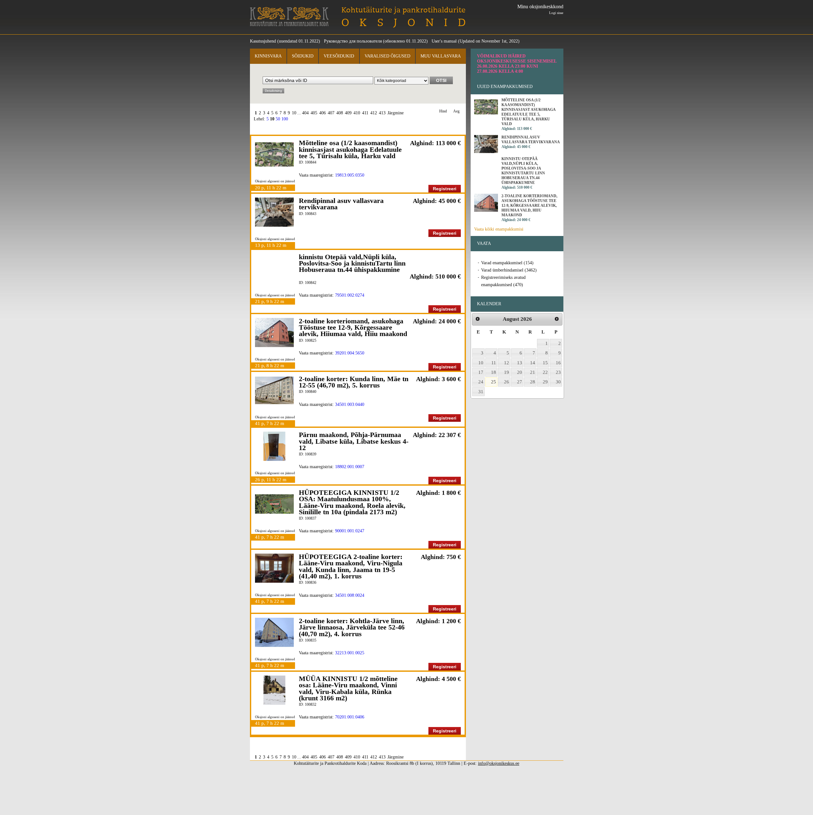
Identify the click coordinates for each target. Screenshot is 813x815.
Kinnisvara (268, 56)
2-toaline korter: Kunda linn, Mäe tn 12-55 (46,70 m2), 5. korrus (353, 382)
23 (558, 372)
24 (480, 381)
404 (305, 113)
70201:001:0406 (349, 717)
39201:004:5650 (349, 353)
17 (480, 372)
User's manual (444, 41)
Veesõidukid (339, 56)
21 (532, 372)
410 (356, 113)
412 (373, 113)
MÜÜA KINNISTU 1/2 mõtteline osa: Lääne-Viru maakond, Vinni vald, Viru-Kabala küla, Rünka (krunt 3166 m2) (348, 688)
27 (519, 381)
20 (519, 372)
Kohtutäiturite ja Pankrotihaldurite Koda (289, 16)
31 (480, 391)
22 (545, 372)
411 (365, 113)
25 (493, 381)
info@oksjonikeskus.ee (498, 763)
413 (382, 113)
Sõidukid (302, 56)
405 (314, 113)
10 (294, 113)
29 (545, 381)
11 (493, 362)
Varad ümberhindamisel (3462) (509, 270)
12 (506, 362)
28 (532, 381)
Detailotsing (273, 90)
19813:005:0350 (349, 175)
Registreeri (444, 188)
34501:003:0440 (349, 404)
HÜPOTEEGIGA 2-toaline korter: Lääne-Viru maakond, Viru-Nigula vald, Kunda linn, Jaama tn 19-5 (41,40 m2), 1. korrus (350, 566)
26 (506, 381)
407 (331, 113)
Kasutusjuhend (263, 41)
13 (519, 362)
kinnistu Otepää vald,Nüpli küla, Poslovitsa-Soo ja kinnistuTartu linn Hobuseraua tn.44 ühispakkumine (352, 263)
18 (493, 372)
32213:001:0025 (349, 652)
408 (339, 113)
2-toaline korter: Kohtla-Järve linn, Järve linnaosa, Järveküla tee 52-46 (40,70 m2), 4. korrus (352, 627)
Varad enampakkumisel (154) (507, 262)
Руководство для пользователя (353, 41)
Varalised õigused (387, 56)
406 (322, 113)
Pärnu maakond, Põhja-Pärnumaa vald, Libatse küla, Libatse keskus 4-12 (353, 441)
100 (284, 119)
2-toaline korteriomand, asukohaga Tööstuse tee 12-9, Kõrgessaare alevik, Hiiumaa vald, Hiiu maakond (353, 327)
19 (506, 372)
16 (558, 362)
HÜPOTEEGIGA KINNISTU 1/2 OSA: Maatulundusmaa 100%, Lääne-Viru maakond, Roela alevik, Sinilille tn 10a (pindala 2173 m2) (352, 502)
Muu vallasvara (440, 56)
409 (348, 113)
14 (532, 362)
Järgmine (395, 113)
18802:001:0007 (349, 466)
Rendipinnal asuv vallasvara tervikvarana (341, 204)
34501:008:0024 (349, 595)
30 (558, 381)
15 (545, 362)
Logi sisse (556, 13)
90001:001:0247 (349, 531)
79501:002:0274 (349, 295)
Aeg (456, 111)
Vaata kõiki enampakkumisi (498, 229)
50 (278, 119)
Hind (443, 111)
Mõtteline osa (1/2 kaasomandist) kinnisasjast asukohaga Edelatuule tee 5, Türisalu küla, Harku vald (350, 149)
